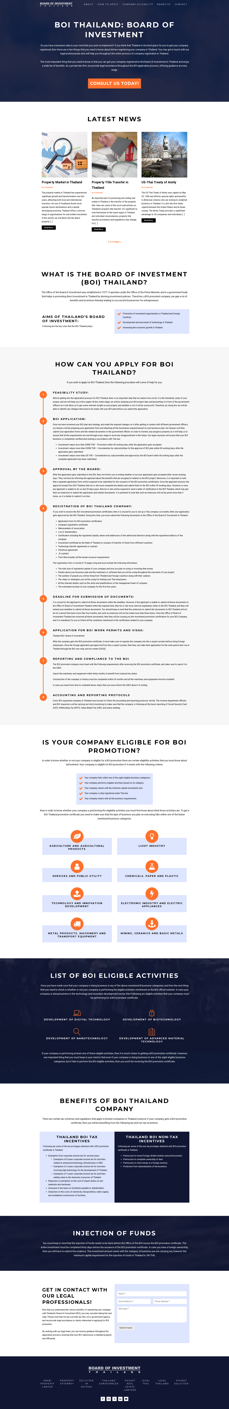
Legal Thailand (162, 1382)
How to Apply (108, 4)
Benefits (164, 4)
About (89, 4)
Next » (118, 242)
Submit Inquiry (126, 1327)
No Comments (47, 187)
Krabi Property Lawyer (47, 1383)
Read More (48, 228)
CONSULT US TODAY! (114, 83)
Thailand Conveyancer (109, 1382)
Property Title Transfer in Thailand (110, 185)
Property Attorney (67, 1382)
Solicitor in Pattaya (86, 1383)
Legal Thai (146, 1382)
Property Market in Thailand (62, 182)
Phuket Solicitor (181, 1382)
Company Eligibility (138, 4)
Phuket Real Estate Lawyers (130, 1385)
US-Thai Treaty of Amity (159, 182)
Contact (181, 4)
